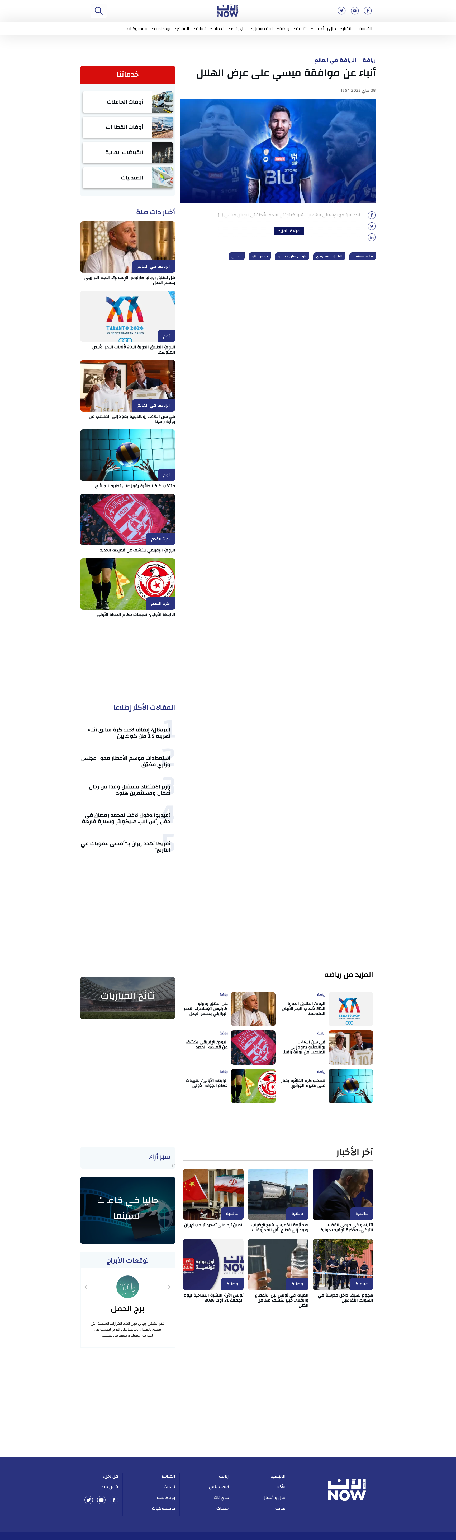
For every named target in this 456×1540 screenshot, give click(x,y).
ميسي (236, 256)
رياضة (284, 28)
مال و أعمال (325, 28)
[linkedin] (372, 239)
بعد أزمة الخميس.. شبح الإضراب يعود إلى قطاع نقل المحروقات (279, 1227)
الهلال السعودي (329, 256)
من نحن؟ (110, 1476)
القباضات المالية (124, 152)
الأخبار (348, 28)
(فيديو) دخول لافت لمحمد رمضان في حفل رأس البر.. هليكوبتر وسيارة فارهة (126, 818)
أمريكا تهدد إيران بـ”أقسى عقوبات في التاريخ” (126, 847)
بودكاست (162, 28)
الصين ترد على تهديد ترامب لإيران (214, 1225)
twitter (88, 1500)
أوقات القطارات (125, 127)
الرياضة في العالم (335, 60)
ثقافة (301, 28)
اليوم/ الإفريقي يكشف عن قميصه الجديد (137, 550)
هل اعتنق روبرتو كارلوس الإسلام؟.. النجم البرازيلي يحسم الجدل (129, 280)
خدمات (218, 28)
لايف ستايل (263, 28)
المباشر (183, 28)
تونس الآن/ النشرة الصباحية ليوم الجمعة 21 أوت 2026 (214, 1297)
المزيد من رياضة (348, 975)
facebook (114, 1500)
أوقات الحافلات (125, 102)
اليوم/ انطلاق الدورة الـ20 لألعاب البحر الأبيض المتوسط (133, 349)
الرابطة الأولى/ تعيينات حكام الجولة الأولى (136, 615)
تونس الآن (260, 256)
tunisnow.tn (362, 256)
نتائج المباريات (127, 995)
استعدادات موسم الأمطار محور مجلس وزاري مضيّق (125, 761)
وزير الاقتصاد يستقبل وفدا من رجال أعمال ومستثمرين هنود (130, 790)
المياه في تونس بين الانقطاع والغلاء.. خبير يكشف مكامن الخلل (281, 1300)
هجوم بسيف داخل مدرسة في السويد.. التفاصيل (345, 1297)
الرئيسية (365, 28)
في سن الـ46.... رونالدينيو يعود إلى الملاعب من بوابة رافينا (132, 419)
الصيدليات (132, 178)
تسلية (201, 28)
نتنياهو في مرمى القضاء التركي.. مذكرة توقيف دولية (346, 1227)
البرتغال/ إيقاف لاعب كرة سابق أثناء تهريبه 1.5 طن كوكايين (129, 733)
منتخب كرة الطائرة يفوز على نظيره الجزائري (135, 486)
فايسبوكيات (137, 28)
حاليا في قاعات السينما (128, 1208)
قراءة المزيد (289, 231)
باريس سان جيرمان (292, 256)
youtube (101, 1500)
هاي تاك (238, 28)
